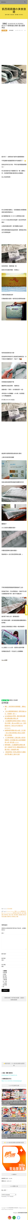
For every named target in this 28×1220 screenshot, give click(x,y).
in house (8, 911)
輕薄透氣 (14, 916)
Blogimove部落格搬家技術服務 (20, 1212)
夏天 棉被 (24, 913)
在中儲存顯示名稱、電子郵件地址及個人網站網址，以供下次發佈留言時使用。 (5, 978)
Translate (11, 1196)
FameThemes (10, 1209)
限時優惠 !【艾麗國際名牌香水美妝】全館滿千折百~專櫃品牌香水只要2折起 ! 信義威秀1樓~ (15, 747)
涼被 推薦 (16, 914)
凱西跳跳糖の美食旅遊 (14, 10)
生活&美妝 (4, 30)
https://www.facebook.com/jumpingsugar (12, 1080)
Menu (4, 2)
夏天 (20, 913)
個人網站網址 (4, 965)
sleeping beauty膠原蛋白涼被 (12, 913)
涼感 (10, 914)
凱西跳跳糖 (11, 30)
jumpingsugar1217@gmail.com (9, 1075)
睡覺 (24, 914)
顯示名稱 (4, 953)
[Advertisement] (14, 50)
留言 (3, 933)
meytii (4, 913)
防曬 (17, 916)
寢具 (3, 914)
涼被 (12, 914)
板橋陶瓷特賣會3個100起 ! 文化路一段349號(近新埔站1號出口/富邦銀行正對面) (15, 733)
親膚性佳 (9, 916)
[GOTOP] (18, 1218)
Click (26, 610)
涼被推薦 (20, 914)
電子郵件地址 (4, 959)
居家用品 (6, 914)
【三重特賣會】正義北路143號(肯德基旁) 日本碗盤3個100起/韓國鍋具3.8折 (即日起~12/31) (15, 740)
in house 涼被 (13, 911)
